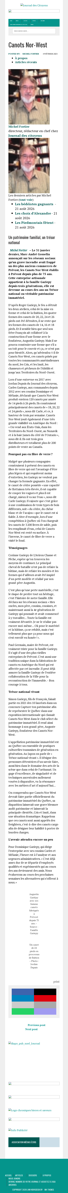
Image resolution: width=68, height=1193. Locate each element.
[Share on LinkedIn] (23, 998)
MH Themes (49, 1189)
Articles (17, 20)
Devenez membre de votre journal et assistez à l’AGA (18, 24)
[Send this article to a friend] (23, 1005)
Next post (31, 1029)
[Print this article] (45, 1005)
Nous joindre (43, 20)
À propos (34, 20)
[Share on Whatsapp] (23, 1011)
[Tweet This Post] (45, 992)
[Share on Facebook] (23, 992)
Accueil (11, 20)
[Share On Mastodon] (45, 1011)
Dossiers (25, 20)
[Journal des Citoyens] (34, 5)
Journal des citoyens (25, 135)
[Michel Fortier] (29, 122)
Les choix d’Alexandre (33, 213)
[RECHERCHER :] (33, 31)
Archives (32, 24)
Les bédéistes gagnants (34, 204)
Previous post (36, 1025)
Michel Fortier (30, 54)
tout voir (25, 200)
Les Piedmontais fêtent (34, 222)
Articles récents (26, 62)
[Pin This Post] (45, 998)
